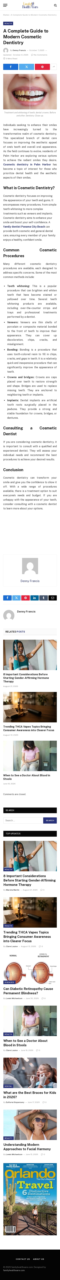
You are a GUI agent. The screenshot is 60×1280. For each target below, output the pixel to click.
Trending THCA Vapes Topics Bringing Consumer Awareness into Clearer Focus (27, 936)
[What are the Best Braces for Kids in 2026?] (30, 1073)
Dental (8, 1086)
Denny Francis (19, 50)
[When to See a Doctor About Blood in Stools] (30, 756)
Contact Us (23, 1259)
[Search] (55, 5)
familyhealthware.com (14, 1270)
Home (6, 15)
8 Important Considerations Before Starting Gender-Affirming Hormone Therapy (26, 678)
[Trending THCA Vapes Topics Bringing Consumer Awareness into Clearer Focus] (30, 707)
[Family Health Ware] (30, 5)
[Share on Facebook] (10, 67)
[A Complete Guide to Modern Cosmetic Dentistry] (30, 91)
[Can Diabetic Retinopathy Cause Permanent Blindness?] (30, 969)
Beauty (8, 1138)
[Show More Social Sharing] (54, 67)
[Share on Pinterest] (42, 67)
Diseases (9, 982)
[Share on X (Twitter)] (26, 67)
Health (8, 23)
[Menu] (5, 5)
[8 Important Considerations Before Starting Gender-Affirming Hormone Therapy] (30, 655)
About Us (38, 1259)
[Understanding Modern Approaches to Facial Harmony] (30, 1125)
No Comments (40, 55)
